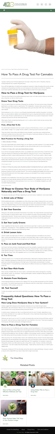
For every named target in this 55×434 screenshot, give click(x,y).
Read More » (6, 395)
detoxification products (37, 153)
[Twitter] (41, 4)
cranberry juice (42, 128)
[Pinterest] (49, 4)
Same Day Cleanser (29, 181)
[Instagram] (45, 4)
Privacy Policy (31, 429)
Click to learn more (6, 164)
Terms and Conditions (42, 429)
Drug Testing (8, 69)
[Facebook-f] (37, 4)
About (23, 429)
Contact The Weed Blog (13, 429)
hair (16, 318)
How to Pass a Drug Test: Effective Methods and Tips (12, 391)
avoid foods (29, 252)
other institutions (15, 112)
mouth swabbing (29, 120)
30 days (24, 307)
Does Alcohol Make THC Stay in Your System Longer (13, 419)
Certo (14, 129)
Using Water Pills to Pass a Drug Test (40, 391)
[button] (4, 10)
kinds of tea (13, 258)
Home (2, 69)
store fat (12, 328)
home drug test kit (24, 161)
